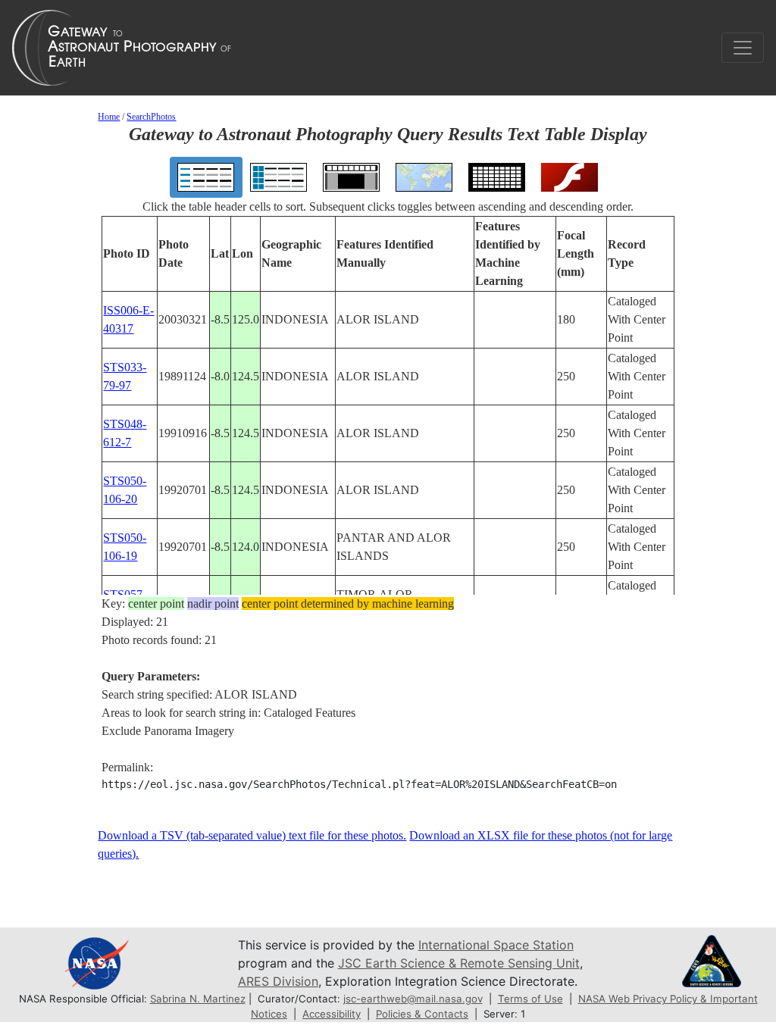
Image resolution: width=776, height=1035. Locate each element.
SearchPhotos (151, 116)
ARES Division (278, 981)
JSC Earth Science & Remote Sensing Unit (459, 963)
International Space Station (496, 944)
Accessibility (331, 1014)
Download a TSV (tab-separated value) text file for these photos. (252, 835)
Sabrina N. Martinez (198, 999)
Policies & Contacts (422, 1014)
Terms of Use (530, 999)
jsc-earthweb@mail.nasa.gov (413, 999)
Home (109, 116)
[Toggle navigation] (742, 48)
